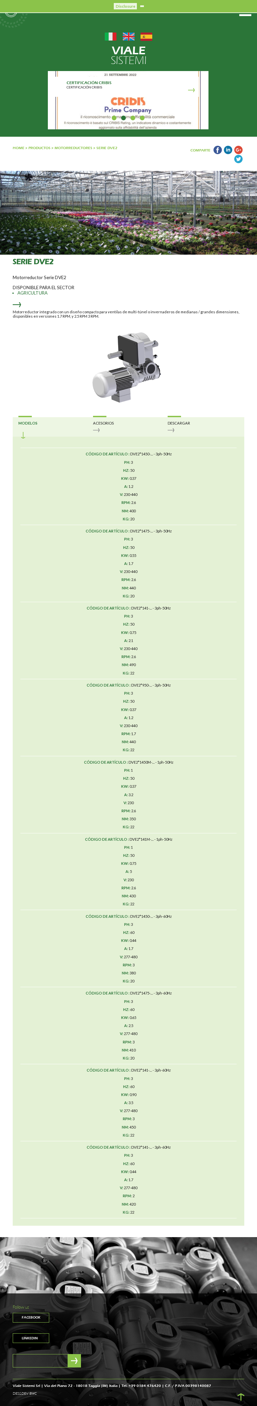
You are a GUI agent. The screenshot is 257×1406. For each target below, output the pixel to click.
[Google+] (238, 152)
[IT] (110, 36)
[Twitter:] (238, 161)
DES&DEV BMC (25, 1394)
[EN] (129, 36)
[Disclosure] (142, 6)
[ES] (146, 36)
